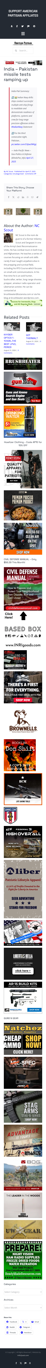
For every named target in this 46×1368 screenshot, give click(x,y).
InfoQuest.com (23, 1355)
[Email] (32, 197)
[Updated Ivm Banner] (23, 300)
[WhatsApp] (28, 197)
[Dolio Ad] (23, 209)
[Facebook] (8, 197)
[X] (13, 197)
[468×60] (23, 61)
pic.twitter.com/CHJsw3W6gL (24, 144)
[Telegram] (37, 197)
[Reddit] (18, 197)
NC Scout (9, 171)
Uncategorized (18, 174)
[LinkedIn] (23, 197)
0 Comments (11, 351)
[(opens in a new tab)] (12, 323)
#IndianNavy (17, 126)
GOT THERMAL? (32, 337)
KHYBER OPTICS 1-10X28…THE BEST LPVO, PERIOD (10, 341)
